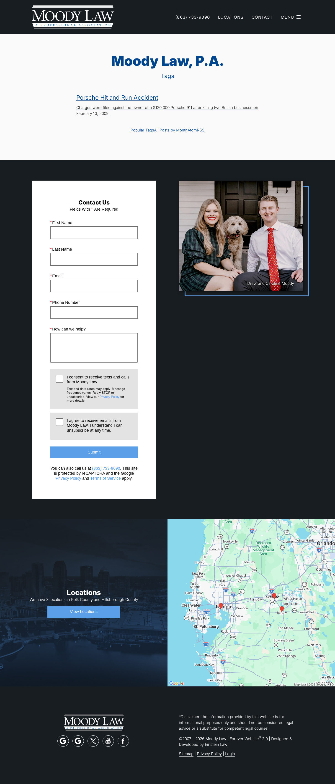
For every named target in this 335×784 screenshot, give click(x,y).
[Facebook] (123, 741)
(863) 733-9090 (106, 468)
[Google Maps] (63, 741)
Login (230, 753)
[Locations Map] (251, 602)
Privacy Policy (109, 396)
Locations (230, 17)
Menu (287, 17)
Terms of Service (105, 478)
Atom (192, 130)
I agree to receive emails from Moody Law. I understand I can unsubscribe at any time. (95, 425)
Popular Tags (142, 130)
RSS (200, 130)
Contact (262, 17)
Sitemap (186, 753)
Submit (94, 452)
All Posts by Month (171, 130)
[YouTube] (108, 741)
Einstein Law (216, 744)
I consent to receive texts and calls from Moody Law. (98, 388)
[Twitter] (93, 741)
